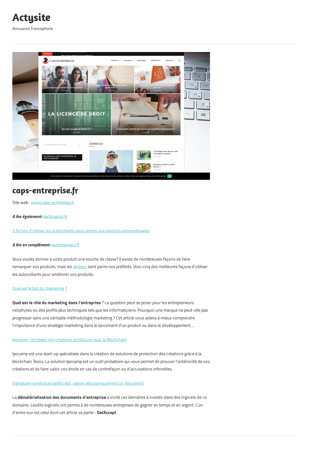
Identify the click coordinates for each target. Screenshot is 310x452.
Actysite (31, 17)
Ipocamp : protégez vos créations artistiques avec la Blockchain (69, 339)
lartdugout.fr (55, 216)
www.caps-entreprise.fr (52, 202)
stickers (80, 266)
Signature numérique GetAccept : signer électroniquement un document (78, 383)
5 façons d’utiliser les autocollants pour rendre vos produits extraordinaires (80, 230)
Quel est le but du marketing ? (39, 288)
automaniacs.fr (66, 244)
